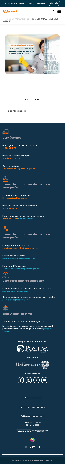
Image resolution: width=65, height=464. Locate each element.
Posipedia (8, 19)
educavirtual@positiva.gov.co (15, 291)
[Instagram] (29, 380)
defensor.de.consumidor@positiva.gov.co (20, 268)
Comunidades (22, 19)
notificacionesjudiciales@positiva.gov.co (20, 258)
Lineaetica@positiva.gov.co (14, 198)
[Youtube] (44, 380)
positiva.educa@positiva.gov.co (16, 300)
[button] (59, 11)
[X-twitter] (36, 380)
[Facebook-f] (21, 380)
